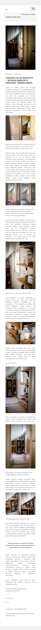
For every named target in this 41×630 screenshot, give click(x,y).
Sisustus (18, 74)
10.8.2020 (9, 598)
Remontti (9, 74)
